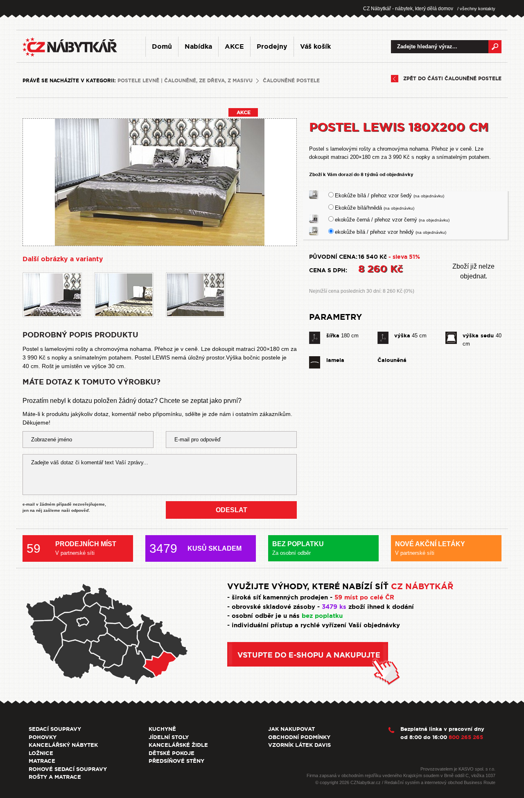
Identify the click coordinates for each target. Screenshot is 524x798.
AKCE (234, 46)
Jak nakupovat (291, 729)
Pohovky (42, 737)
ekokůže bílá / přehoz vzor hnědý (390, 232)
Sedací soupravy (55, 729)
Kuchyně (162, 729)
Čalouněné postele (291, 80)
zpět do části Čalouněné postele (452, 78)
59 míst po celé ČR (364, 597)
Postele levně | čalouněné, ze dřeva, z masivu (185, 80)
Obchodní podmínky (299, 737)
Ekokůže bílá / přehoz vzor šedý (389, 195)
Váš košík (315, 46)
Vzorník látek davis (299, 744)
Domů (162, 46)
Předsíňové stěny (176, 760)
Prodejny (272, 46)
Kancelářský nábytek (63, 744)
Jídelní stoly (169, 737)
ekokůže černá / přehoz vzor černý (392, 220)
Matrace (42, 760)
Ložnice (41, 753)
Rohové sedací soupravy (68, 769)
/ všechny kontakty (476, 8)
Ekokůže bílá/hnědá (374, 208)
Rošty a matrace (55, 776)
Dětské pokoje (171, 753)
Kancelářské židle (178, 744)
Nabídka (198, 46)
